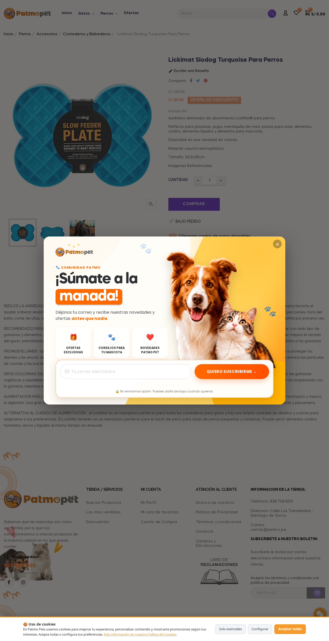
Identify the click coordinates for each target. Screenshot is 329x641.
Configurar (260, 629)
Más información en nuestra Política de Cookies (140, 634)
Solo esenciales (230, 629)
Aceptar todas (290, 629)
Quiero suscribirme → (232, 371)
